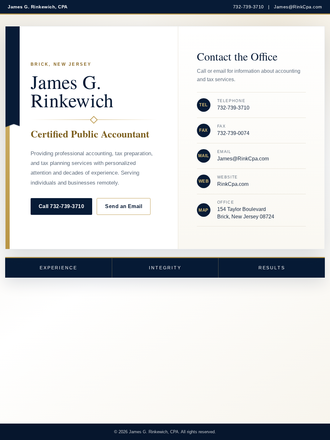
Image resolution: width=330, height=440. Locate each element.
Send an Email (123, 206)
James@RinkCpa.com (298, 6)
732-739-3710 (248, 6)
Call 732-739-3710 (61, 206)
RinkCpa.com (232, 184)
